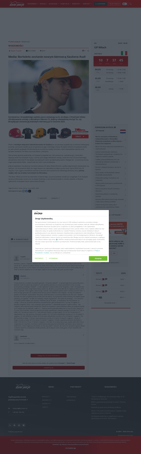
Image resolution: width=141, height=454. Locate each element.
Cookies (46, 253)
